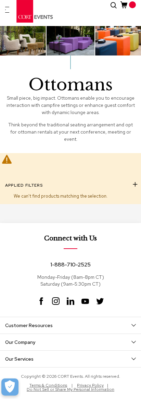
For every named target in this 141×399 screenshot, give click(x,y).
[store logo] (35, 11)
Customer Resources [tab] (29, 325)
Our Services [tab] (19, 359)
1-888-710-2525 (70, 264)
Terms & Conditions (48, 385)
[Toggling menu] (7, 10)
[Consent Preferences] (9, 387)
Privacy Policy (90, 385)
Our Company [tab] (20, 342)
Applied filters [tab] (24, 185)
